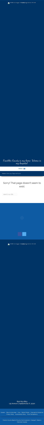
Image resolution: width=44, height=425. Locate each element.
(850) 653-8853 (22, 401)
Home (3, 173)
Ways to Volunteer (11, 412)
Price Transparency (32, 414)
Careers (3, 412)
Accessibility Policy (20, 414)
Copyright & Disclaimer (37, 412)
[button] (21, 169)
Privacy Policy (10, 414)
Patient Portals (25, 412)
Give (19, 412)
